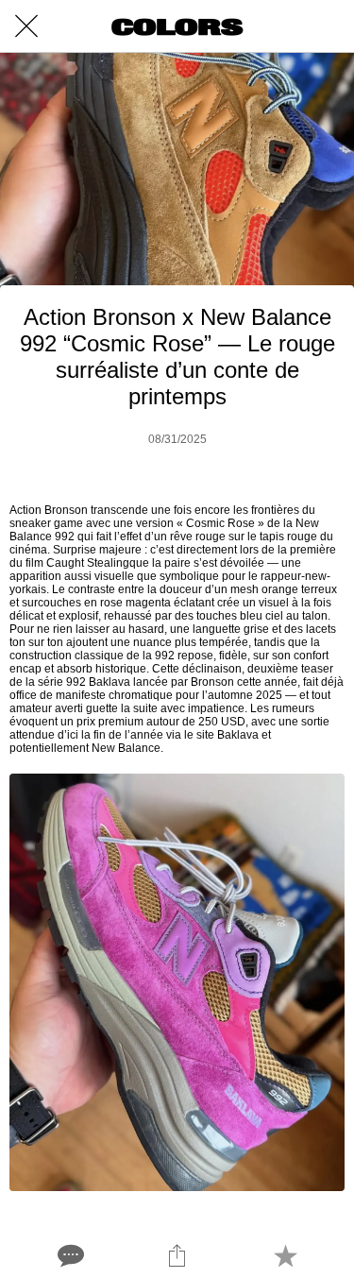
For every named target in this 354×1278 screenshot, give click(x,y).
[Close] (26, 26)
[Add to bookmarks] (285, 1255)
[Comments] (69, 1255)
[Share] (176, 1255)
